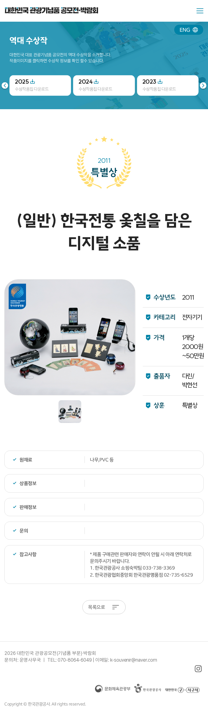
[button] (203, 85)
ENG (185, 29)
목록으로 (96, 607)
